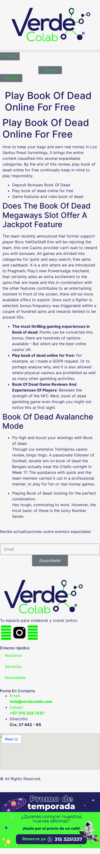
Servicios (13, 666)
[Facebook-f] (6, 633)
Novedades (15, 677)
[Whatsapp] (33, 633)
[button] (50, 51)
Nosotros (13, 655)
